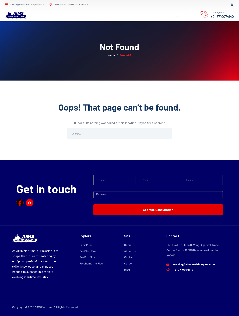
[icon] (232, 4)
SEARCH (167, 134)
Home (111, 55)
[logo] (15, 15)
